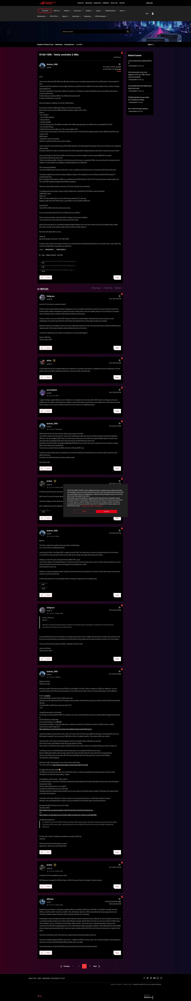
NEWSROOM (46, 978)
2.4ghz (43, 255)
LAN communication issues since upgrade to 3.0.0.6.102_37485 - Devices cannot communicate (139, 74)
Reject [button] (84, 511)
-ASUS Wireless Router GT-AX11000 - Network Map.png (57, 261)
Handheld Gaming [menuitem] (110, 11)
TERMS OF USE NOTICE (117, 984)
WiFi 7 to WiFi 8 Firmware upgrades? (138, 108)
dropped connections (51, 255)
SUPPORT (122, 3)
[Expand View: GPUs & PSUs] (59, 16)
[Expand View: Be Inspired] (51, 11)
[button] (41, 277)
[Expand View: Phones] (126, 10)
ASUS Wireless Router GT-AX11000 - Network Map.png (57, 265)
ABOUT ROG (32, 978)
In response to (53, 395)
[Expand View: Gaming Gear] (81, 16)
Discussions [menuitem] (77, 11)
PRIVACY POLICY (128, 984)
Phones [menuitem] (122, 11)
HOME (39, 978)
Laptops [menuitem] (98, 11)
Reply (117, 278)
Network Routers (61, 249)
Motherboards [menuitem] (41, 16)
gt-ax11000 (60, 255)
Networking (58, 44)
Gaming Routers (69, 44)
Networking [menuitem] (87, 16)
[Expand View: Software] (71, 10)
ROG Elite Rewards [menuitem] (100, 16)
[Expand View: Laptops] (102, 10)
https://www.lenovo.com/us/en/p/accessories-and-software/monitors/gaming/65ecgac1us (65, 729)
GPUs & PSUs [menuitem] (54, 16)
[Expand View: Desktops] (93, 10)
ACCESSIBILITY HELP (58, 978)
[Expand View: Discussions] (82, 10)
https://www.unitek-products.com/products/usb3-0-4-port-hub (70, 765)
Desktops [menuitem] (88, 11)
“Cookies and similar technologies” (92, 506)
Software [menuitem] (66, 11)
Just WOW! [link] (79, 44)
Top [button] (41, 996)
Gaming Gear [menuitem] (75, 16)
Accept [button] (106, 511)
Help (147, 13)
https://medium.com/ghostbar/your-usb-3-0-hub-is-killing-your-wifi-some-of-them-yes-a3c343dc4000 (67, 815)
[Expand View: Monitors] (69, 16)
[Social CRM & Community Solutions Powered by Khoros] (148, 997)
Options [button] (150, 44)
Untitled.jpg (45, 510)
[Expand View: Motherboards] (47, 16)
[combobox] (95, 31)
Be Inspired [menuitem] (45, 10)
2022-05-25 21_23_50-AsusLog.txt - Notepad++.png (56, 270)
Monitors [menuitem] (64, 16)
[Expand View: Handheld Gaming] (117, 10)
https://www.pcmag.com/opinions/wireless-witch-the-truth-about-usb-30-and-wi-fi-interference (66, 810)
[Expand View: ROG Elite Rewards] (107, 16)
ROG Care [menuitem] (56, 11)
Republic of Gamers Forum (45, 44)
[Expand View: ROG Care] (61, 10)
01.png (43, 587)
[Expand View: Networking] (92, 16)
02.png (43, 583)
